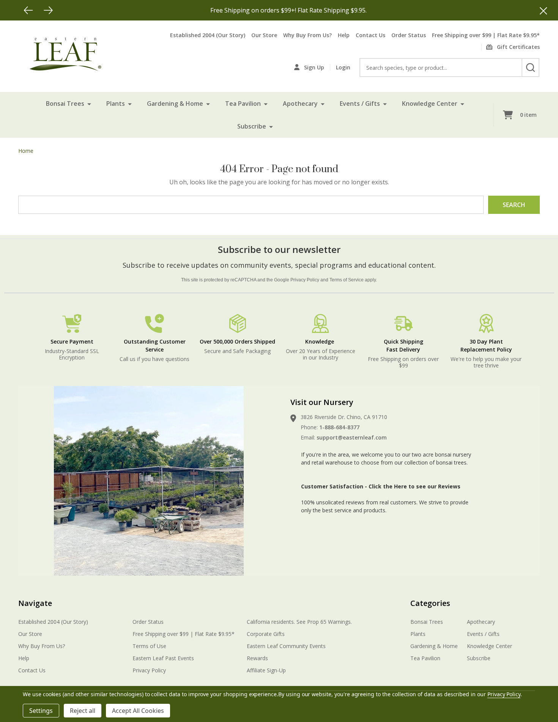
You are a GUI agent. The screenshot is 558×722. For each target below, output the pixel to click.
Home (25, 150)
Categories (430, 603)
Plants (115, 103)
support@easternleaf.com (352, 437)
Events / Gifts (360, 103)
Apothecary (300, 103)
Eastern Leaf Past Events (163, 658)
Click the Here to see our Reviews (414, 486)
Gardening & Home (175, 103)
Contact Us (370, 35)
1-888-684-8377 (339, 427)
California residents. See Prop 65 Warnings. (299, 621)
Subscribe (251, 126)
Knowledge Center (429, 103)
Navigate (35, 603)
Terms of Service (346, 280)
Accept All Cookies (138, 710)
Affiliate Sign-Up (266, 670)
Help (344, 35)
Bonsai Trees (65, 103)
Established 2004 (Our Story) (207, 35)
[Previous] (28, 10)
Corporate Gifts (266, 633)
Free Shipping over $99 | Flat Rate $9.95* (486, 35)
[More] (89, 104)
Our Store (264, 35)
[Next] (48, 10)
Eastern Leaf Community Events (286, 646)
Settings (41, 710)
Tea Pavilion (243, 103)
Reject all (82, 710)
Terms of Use (149, 646)
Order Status (408, 35)
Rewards (257, 658)
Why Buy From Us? (307, 35)
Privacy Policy (304, 280)
